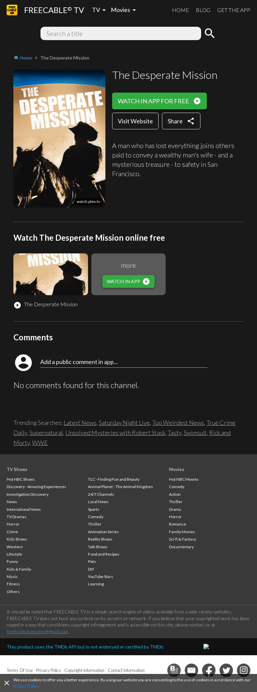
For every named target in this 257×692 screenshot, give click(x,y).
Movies (176, 469)
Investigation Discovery (28, 494)
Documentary (181, 546)
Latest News (80, 422)
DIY (91, 569)
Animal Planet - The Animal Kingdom (120, 486)
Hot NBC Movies (184, 479)
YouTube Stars (100, 576)
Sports (93, 509)
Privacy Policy (25, 685)
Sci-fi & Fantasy (182, 539)
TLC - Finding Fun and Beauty (114, 479)
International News (24, 509)
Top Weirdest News (178, 422)
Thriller (94, 524)
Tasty (174, 432)
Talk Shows (97, 546)
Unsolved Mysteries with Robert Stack (115, 432)
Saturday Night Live (124, 422)
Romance (177, 524)
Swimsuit (195, 432)
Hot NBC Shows (21, 479)
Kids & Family (19, 569)
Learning (96, 583)
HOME (180, 10)
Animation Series (103, 531)
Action (175, 494)
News (12, 501)
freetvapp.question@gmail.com (37, 631)
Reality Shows (100, 539)
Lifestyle (14, 554)
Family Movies (182, 531)
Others (13, 591)
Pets (92, 561)
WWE (40, 442)
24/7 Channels (101, 494)
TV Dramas (16, 516)
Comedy (95, 516)
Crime (12, 531)
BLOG (203, 10)
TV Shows (17, 469)
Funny (12, 561)
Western (15, 546)
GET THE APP (233, 10)
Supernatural (46, 432)
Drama (175, 509)
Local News (98, 501)
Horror (13, 524)
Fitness (13, 583)
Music (12, 576)
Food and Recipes (103, 554)
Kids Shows (17, 539)
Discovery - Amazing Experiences (36, 486)
